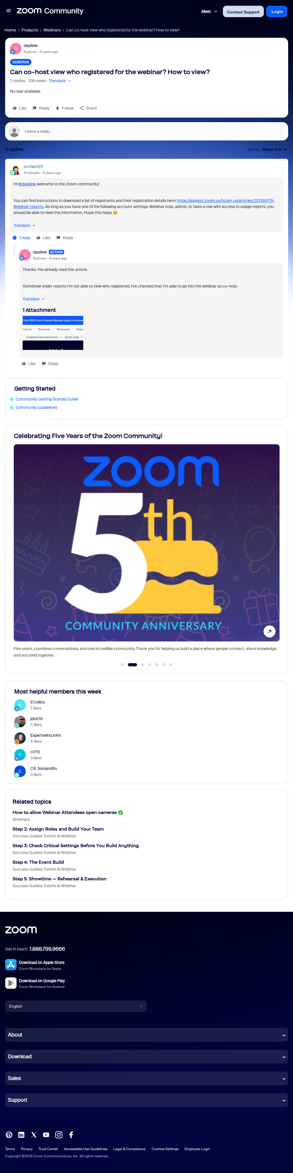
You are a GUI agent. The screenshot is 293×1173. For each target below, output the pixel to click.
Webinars (52, 30)
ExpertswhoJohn (45, 735)
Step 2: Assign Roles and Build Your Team (58, 829)
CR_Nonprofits (43, 768)
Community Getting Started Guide (47, 399)
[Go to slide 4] (149, 664)
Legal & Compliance (129, 1149)
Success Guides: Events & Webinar (44, 836)
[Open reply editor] (146, 131)
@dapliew (26, 184)
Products (29, 30)
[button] (8, 11)
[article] (146, 203)
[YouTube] (46, 1134)
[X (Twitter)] (33, 1134)
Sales (14, 1078)
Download (20, 1056)
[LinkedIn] (21, 1134)
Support (17, 1100)
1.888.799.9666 (47, 949)
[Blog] (9, 1134)
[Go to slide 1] (122, 664)
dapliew (30, 45)
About (15, 1034)
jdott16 (36, 718)
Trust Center (48, 1149)
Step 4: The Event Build (38, 862)
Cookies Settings (165, 1149)
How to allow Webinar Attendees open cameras (65, 812)
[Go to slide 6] (163, 664)
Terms (10, 1149)
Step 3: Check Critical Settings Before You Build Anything (76, 845)
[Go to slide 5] (156, 664)
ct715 (35, 751)
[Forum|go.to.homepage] (50, 11)
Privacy (27, 1149)
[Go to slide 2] (129, 664)
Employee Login (197, 1149)
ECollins (37, 702)
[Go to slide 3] (139, 664)
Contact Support (243, 12)
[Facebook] (71, 1134)
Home (10, 30)
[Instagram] (58, 1134)
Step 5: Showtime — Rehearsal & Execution (59, 878)
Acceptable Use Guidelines (85, 1149)
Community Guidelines (36, 407)
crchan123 (33, 166)
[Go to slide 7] (170, 664)
